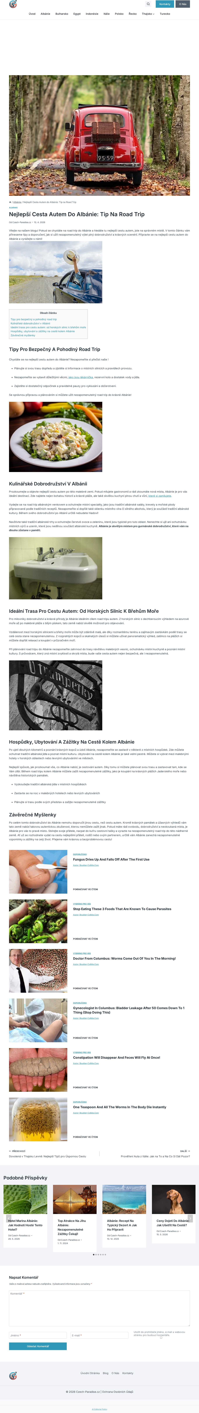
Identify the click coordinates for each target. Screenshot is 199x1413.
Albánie (45, 13)
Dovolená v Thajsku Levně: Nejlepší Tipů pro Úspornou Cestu (47, 1154)
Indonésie (92, 13)
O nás (182, 4)
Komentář (17, 1293)
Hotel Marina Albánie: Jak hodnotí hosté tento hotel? (25, 1225)
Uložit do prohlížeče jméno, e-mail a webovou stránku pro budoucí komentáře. (159, 1334)
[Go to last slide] (8, 1218)
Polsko (119, 13)
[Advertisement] (99, 41)
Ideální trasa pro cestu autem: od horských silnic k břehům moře (48, 327)
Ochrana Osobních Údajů (117, 1391)
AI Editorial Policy (99, 1409)
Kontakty (164, 4)
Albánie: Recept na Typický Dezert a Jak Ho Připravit (122, 1225)
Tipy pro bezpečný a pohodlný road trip (34, 319)
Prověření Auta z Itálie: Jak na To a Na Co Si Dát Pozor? (155, 1154)
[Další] (190, 1218)
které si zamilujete (159, 495)
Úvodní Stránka (90, 1373)
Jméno (15, 1335)
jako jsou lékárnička (80, 377)
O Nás (115, 1373)
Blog (105, 1373)
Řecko (133, 13)
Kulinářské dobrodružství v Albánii (30, 323)
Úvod (32, 13)
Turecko (165, 13)
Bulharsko (62, 13)
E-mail (77, 1335)
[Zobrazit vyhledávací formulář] (148, 4)
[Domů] (10, 202)
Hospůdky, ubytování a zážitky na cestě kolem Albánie (43, 331)
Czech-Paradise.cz (21, 222)
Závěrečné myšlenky (23, 335)
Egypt (77, 13)
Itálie (107, 13)
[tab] (93, 1254)
